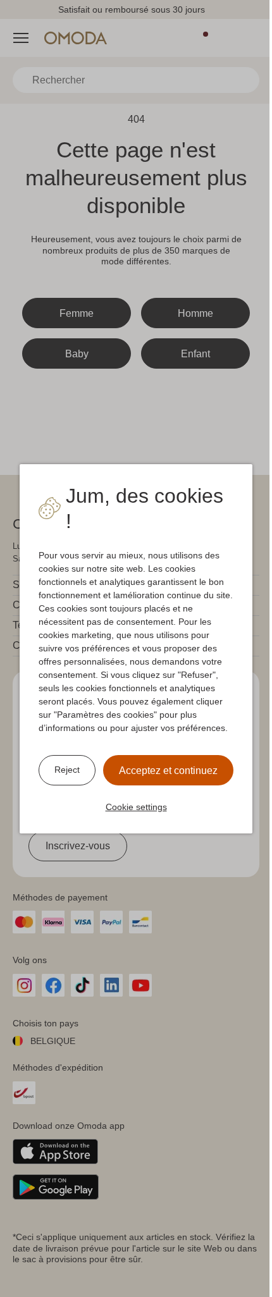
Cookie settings (136, 807)
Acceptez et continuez (168, 770)
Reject (67, 770)
